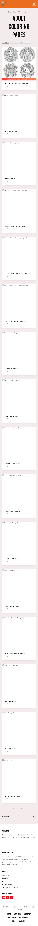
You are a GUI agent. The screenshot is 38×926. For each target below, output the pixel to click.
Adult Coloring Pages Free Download (16, 84)
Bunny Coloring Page (11, 416)
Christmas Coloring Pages (13, 464)
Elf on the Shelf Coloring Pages (15, 654)
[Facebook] (3, 897)
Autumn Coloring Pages (12, 179)
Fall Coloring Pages (11, 749)
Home (9, 914)
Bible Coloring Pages (11, 369)
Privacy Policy (7, 884)
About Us (5, 875)
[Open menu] (34, 4)
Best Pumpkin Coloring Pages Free (15, 321)
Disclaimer (12, 918)
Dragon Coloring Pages (12, 606)
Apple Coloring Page (11, 131)
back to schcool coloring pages (15, 226)
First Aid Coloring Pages (12, 796)
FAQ (3, 881)
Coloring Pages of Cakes (12, 511)
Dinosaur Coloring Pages (12, 559)
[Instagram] (11, 897)
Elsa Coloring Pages (11, 701)
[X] (7, 897)
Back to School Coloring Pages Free (16, 274)
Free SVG (5, 816)
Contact (5, 878)
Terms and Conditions (10, 887)
